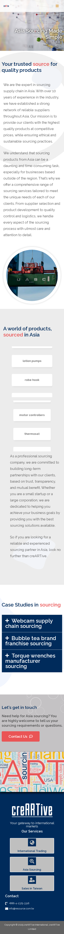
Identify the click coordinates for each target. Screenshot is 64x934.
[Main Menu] (57, 6)
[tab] (32, 623)
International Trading (32, 851)
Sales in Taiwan (32, 888)
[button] (21, 736)
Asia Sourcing (32, 869)
